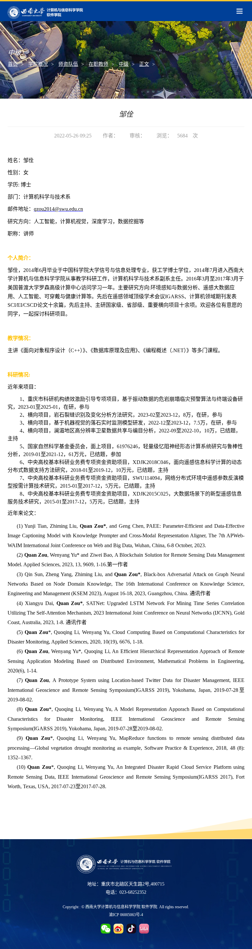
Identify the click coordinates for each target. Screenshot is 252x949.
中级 (124, 64)
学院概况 (38, 64)
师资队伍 (68, 64)
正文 (144, 64)
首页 (13, 64)
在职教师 (98, 64)
